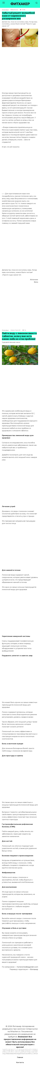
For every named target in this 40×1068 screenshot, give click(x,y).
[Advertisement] (20, 70)
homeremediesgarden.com (27, 967)
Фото (36, 282)
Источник (34, 279)
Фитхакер (20, 4)
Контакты (20, 1062)
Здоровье (5, 10)
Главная (20, 1057)
